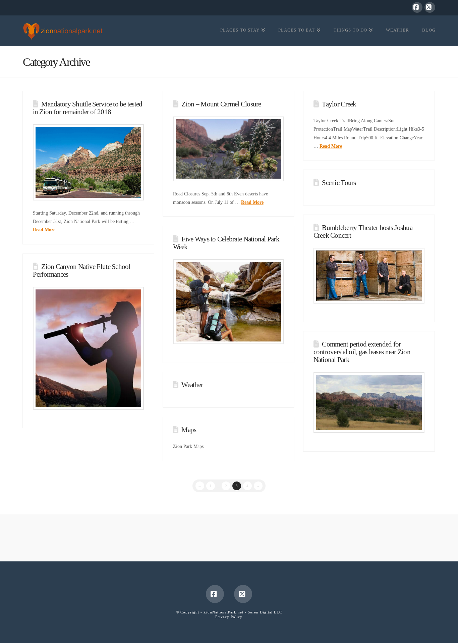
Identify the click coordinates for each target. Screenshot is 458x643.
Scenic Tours (339, 183)
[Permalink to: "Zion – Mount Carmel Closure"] (229, 148)
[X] (429, 7)
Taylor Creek (339, 104)
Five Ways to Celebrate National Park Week (226, 243)
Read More (44, 229)
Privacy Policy (228, 617)
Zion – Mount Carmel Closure (221, 104)
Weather (192, 385)
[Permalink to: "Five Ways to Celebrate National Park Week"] (229, 301)
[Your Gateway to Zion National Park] (63, 31)
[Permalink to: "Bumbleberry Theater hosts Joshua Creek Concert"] (369, 275)
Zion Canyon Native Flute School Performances (81, 270)
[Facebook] (417, 7)
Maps (188, 430)
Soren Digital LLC (265, 612)
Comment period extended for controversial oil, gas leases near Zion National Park (361, 352)
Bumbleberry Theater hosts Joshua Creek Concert (362, 231)
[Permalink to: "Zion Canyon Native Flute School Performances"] (88, 348)
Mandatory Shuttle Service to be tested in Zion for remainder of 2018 (87, 108)
